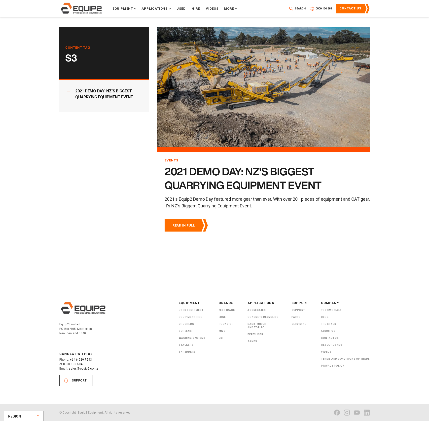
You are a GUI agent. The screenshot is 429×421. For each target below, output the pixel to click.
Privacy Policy (332, 365)
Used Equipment (191, 310)
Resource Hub (332, 345)
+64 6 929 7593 (81, 359)
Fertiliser (255, 334)
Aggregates (257, 310)
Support (79, 380)
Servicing (299, 324)
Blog (324, 317)
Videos (212, 8)
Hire (196, 8)
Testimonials (331, 310)
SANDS (252, 341)
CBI (221, 338)
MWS (222, 331)
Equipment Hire (190, 317)
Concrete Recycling (263, 317)
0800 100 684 (72, 364)
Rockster (226, 324)
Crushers (186, 324)
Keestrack (227, 310)
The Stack (328, 324)
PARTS (296, 317)
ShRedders (187, 351)
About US (328, 331)
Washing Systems (192, 338)
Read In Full (184, 225)
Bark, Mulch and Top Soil (257, 326)
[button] (124, 9)
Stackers (186, 345)
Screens (185, 331)
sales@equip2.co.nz (83, 368)
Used (181, 8)
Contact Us (350, 8)
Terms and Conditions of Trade (345, 358)
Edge (222, 317)
